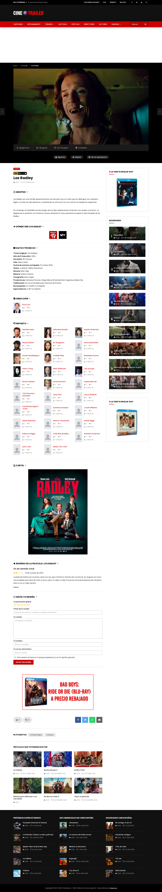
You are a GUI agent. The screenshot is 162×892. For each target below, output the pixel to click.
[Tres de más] (109, 849)
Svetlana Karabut (60, 407)
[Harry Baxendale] (78, 345)
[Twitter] (136, 2)
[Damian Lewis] (17, 332)
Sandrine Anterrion (92, 433)
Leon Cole (26, 446)
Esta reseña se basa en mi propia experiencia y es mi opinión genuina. (46, 657)
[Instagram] (146, 2)
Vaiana (26, 870)
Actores (103, 24)
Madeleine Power (91, 355)
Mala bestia (120, 870)
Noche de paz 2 (50, 770)
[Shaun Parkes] (17, 345)
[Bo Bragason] (47, 345)
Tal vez (118, 858)
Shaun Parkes (28, 342)
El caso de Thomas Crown (126, 268)
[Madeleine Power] (78, 358)
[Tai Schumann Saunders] (17, 397)
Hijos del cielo (33, 2)
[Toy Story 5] (63, 873)
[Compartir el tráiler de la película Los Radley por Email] (99, 720)
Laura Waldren (90, 394)
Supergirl (73, 858)
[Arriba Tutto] (127, 349)
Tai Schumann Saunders (28, 394)
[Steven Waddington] (17, 358)
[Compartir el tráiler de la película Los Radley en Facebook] (78, 720)
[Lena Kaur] (47, 397)
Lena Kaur (57, 394)
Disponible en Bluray (91, 2)
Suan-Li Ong (27, 368)
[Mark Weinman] (47, 371)
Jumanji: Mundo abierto (125, 384)
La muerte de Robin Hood (80, 834)
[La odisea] (17, 861)
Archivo (123, 2)
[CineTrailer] (28, 13)
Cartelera (18, 24)
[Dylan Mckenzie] (17, 423)
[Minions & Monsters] (63, 849)
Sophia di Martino (91, 329)
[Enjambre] (127, 233)
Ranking (115, 24)
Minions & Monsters (77, 846)
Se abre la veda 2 (51, 796)
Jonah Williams (90, 407)
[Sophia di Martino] (78, 332)
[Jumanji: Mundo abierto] (127, 382)
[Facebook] (132, 2)
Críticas (75, 24)
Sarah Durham (59, 381)
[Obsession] (63, 825)
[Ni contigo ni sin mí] (109, 825)
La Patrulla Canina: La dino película (38, 834)
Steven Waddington (30, 355)
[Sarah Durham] (47, 384)
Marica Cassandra (61, 420)
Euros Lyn (26, 304)
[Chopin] (127, 316)
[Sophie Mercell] (78, 384)
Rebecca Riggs (28, 433)
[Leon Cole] (17, 449)
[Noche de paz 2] (127, 299)
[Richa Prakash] (17, 384)
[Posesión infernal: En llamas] (17, 825)
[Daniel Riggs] (78, 423)
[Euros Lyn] (17, 307)
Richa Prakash (28, 381)
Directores (89, 24)
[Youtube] (141, 2)
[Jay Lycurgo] (78, 371)
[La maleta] (127, 250)
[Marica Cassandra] (47, 423)
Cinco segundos (122, 334)
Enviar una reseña (23, 662)
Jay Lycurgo (89, 368)
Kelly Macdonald (60, 329)
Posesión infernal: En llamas (35, 822)
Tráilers (48, 24)
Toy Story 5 (74, 870)
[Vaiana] (17, 873)
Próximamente (33, 24)
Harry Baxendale (91, 342)
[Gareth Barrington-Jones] (17, 410)
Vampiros (50, 735)
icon (27, 758)
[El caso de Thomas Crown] (127, 266)
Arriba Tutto (79, 770)
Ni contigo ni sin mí (123, 822)
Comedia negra (36, 735)
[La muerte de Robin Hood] (63, 837)
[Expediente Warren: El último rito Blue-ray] (127, 207)
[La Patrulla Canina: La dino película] (17, 837)
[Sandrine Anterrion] (78, 436)
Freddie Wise (58, 355)
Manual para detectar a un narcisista (25, 797)
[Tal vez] (109, 861)
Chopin (117, 317)
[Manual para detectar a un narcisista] (127, 366)
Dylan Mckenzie (28, 420)
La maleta (17, 770)
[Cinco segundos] (127, 333)
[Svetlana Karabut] (47, 410)
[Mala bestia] (109, 873)
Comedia (24, 66)
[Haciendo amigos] (109, 837)
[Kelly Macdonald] (47, 332)
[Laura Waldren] (78, 397)
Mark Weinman (59, 368)
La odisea (27, 858)
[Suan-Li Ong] (17, 371)
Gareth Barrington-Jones (30, 407)
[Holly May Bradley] (47, 436)
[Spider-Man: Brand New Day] (17, 849)
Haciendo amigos (123, 834)
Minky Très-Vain (60, 446)
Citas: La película (81, 796)
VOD (104, 2)
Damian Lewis (28, 329)
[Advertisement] (81, 45)
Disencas (113, 888)
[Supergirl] (63, 861)
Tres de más (120, 846)
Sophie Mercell (90, 381)
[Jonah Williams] (78, 410)
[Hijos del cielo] (127, 283)
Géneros (113, 2)
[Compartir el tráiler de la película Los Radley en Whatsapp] (92, 720)
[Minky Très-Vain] (47, 449)
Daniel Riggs (89, 420)
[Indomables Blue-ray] (127, 437)
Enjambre (118, 235)
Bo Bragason (58, 342)
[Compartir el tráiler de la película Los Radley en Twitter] (85, 720)
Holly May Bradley (61, 433)
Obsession (73, 822)
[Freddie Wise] (47, 358)
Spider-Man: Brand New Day (35, 846)
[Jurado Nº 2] (2, 111)
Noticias (63, 24)
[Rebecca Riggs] (17, 436)
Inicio (15, 66)
